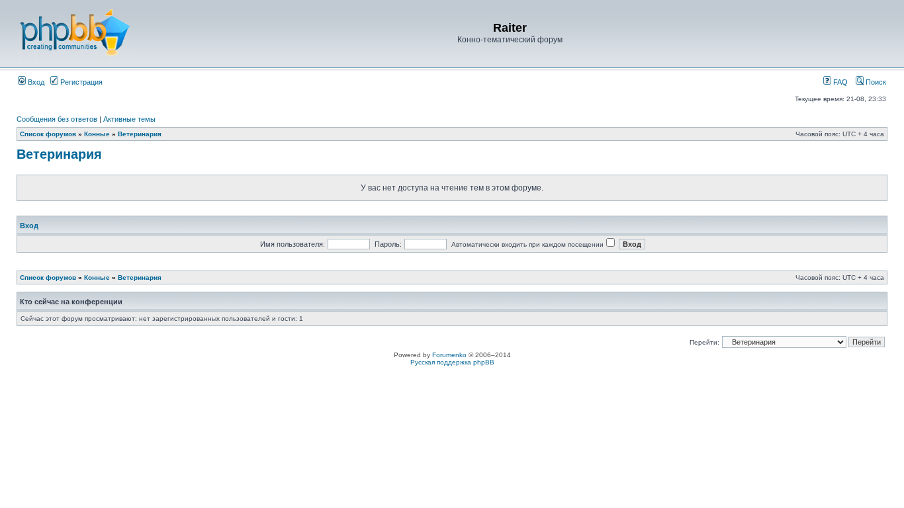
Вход (35, 82)
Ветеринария (139, 134)
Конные (97, 134)
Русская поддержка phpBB (452, 362)
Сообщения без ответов (57, 119)
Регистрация (80, 82)
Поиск (875, 82)
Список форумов (48, 134)
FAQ (839, 82)
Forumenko (449, 355)
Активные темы (129, 119)
